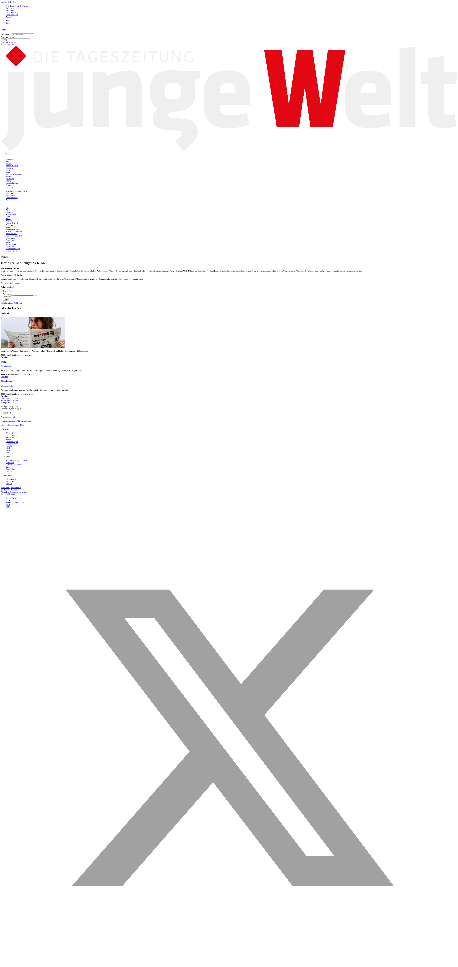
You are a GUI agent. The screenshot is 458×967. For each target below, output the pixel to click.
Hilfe (8, 507)
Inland (8, 161)
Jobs (7, 452)
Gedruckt (5, 313)
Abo (7, 21)
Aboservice (10, 433)
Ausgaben (9, 159)
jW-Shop (9, 17)
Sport (8, 172)
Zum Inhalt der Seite (8, 2)
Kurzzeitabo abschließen (10, 398)
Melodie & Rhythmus (14, 465)
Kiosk (8, 448)
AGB (8, 505)
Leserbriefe (10, 179)
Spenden (9, 484)
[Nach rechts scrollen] (2, 255)
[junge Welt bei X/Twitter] (229, 965)
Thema (8, 170)
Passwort (4, 37)
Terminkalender (12, 444)
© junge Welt (11, 498)
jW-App (9, 450)
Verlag (8, 181)
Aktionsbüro (10, 10)
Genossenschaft (12, 12)
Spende (8, 23)
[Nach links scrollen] (2, 204)
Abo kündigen (11, 435)
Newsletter (10, 437)
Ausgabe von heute (8, 417)
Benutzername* (9, 294)
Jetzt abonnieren (11, 283)
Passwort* (7, 297)
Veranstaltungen (12, 15)
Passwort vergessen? (8, 42)
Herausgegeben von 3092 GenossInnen (16, 421)
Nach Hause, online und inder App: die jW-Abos (11, 489)
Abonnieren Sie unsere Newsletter (14, 492)
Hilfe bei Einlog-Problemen (11, 303)
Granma (9, 471)
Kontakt (9, 446)
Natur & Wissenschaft (14, 174)
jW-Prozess (10, 8)
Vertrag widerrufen (8, 494)
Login (4, 40)
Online (4, 362)
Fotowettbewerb (12, 469)
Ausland (9, 164)
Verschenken (7, 381)
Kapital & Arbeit (12, 166)
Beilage (8, 176)
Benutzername (6, 35)
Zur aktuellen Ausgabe (9, 400)
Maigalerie (10, 463)
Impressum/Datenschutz (15, 502)
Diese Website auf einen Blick (12, 425)
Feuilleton (9, 168)
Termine (9, 185)
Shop (8, 467)
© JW (8, 500)
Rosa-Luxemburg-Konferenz (17, 6)
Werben (9, 440)
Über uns (9, 187)
